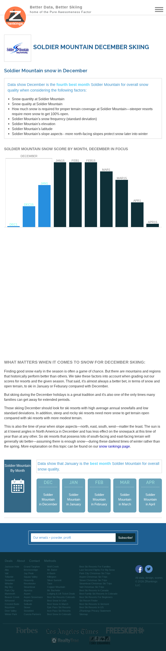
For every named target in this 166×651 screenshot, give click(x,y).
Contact (34, 560)
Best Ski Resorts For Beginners (96, 597)
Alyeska (28, 590)
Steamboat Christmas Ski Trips (95, 583)
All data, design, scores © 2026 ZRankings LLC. (149, 581)
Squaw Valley (31, 576)
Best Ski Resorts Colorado (61, 597)
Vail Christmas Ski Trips (91, 587)
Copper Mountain (56, 587)
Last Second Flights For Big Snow (97, 570)
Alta (7, 570)
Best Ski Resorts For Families (95, 566)
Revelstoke (30, 583)
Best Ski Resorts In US (91, 607)
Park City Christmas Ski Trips (94, 573)
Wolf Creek (53, 566)
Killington (51, 576)
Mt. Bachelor (53, 590)
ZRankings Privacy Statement (95, 610)
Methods (50, 560)
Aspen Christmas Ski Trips (93, 576)
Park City (9, 590)
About (21, 560)
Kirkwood (9, 600)
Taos (49, 583)
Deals (9, 560)
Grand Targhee (32, 566)
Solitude (28, 604)
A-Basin (51, 573)
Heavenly (29, 580)
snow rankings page (114, 446)
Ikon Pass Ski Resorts (59, 610)
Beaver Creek (12, 597)
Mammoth (10, 593)
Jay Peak (29, 573)
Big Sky (9, 587)
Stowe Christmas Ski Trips (93, 580)
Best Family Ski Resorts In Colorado (98, 593)
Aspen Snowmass (33, 597)
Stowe (27, 607)
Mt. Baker (52, 570)
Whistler (9, 583)
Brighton (28, 600)
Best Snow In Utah (57, 600)
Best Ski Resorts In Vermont (94, 604)
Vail (6, 573)
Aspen (27, 593)
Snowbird (9, 580)
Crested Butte (12, 604)
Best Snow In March (57, 604)
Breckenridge (31, 570)
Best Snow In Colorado (59, 614)
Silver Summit (54, 580)
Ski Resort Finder (88, 600)
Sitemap (83, 614)
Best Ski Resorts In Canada (94, 590)
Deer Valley (11, 610)
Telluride (9, 576)
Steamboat (29, 587)
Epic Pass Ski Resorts (59, 607)
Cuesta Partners (32, 614)
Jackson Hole (12, 566)
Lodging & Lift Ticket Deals (61, 593)
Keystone (10, 607)
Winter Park (11, 614)
